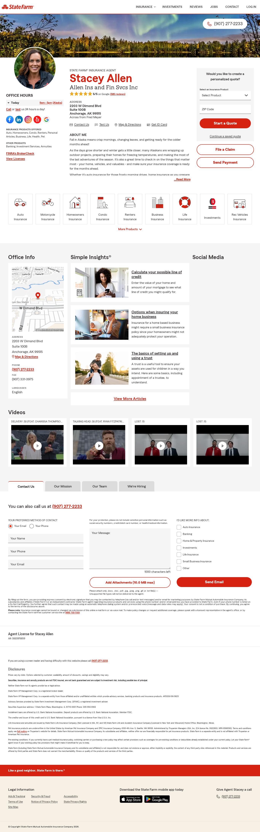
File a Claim (225, 150)
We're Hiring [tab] (137, 486)
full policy (22, 731)
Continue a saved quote (225, 136)
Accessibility (71, 796)
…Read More (182, 179)
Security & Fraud (40, 796)
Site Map (13, 807)
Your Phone (41, 526)
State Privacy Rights (75, 801)
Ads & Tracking (16, 796)
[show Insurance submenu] (154, 6)
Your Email (20, 526)
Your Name (17, 538)
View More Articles (130, 399)
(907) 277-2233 (23, 369)
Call (8, 109)
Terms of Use (15, 801)
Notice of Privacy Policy (44, 801)
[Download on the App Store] (131, 799)
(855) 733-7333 (72, 612)
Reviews (196, 6)
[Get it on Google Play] (157, 799)
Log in (251, 6)
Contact (232, 6)
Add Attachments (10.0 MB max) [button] (130, 582)
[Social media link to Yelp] (37, 119)
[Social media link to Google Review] (46, 119)
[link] (18, 7)
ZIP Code (208, 109)
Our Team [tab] (100, 486)
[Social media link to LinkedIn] (19, 119)
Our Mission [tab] (63, 486)
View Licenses (15, 158)
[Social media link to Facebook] (10, 119)
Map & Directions (26, 356)
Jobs (214, 6)
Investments (172, 6)
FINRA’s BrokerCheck (20, 153)
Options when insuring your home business (155, 314)
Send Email (214, 582)
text (18, 109)
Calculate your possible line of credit (157, 274)
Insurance (144, 6)
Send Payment (225, 162)
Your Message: (101, 532)
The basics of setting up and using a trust (155, 356)
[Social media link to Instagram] (28, 119)
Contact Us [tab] (26, 486)
